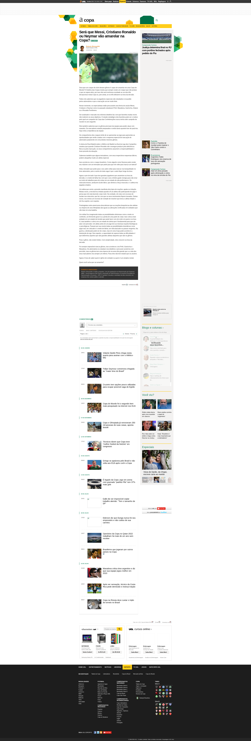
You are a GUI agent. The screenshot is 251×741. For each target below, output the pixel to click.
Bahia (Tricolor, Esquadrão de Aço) (163, 686)
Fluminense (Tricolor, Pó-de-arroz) (160, 693)
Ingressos (138, 688)
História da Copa (140, 694)
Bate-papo (108, 1)
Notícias (116, 1)
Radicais (81, 697)
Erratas (157, 622)
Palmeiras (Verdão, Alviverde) (156, 696)
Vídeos (100, 701)
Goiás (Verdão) (163, 693)
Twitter (98, 732)
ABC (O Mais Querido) (156, 704)
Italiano (119, 720)
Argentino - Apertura (122, 711)
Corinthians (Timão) (156, 690)
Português (120, 722)
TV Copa (132, 26)
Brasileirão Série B (122, 687)
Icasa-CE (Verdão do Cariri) (170, 707)
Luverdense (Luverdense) (166, 707)
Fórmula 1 (81, 688)
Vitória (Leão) (170, 696)
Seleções (103, 26)
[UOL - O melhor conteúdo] (82, 2)
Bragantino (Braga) (160, 707)
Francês (119, 716)
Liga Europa (120, 709)
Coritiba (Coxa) (160, 690)
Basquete (81, 686)
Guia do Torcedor (122, 26)
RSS (101, 732)
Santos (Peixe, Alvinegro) (160, 696)
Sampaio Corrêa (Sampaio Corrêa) (160, 713)
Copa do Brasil (126, 674)
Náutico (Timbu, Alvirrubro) (160, 710)
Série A (157, 684)
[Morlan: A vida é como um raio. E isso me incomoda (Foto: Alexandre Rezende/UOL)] (168, 482)
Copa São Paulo (121, 695)
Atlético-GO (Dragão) (166, 704)
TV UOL (150, 1)
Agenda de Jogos (103, 684)
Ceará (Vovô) (163, 707)
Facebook (95, 732)
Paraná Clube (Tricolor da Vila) (166, 710)
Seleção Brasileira (144, 698)
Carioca (100, 711)
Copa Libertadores (122, 703)
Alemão (119, 713)
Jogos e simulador (141, 686)
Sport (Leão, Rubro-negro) (166, 696)
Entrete (128, 1)
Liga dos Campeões (122, 707)
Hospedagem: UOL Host (168, 739)
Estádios (111, 26)
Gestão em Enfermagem (151, 657)
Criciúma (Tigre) (163, 690)
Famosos (143, 1)
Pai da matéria (140, 26)
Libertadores (106, 674)
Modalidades (84, 681)
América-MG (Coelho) (160, 704)
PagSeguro (162, 1)
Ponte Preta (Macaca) (170, 710)
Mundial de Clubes (122, 705)
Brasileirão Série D (122, 691)
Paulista (100, 709)
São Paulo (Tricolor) (163, 696)
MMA (80, 694)
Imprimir (124, 284)
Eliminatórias (139, 692)
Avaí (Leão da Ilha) (170, 704)
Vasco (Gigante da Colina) (166, 713)
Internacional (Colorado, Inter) (170, 693)
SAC (101, 1)
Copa (89, 20)
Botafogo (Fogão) (166, 686)
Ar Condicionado (99, 657)
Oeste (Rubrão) (163, 710)
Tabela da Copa (93, 26)
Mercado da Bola (138, 674)
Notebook (108, 657)
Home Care (163, 657)
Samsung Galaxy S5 (87, 657)
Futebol (81, 690)
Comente (95, 40)
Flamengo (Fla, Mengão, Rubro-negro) (156, 693)
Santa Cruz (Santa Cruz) (163, 713)
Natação (81, 696)
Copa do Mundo (150, 674)
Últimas (83, 26)
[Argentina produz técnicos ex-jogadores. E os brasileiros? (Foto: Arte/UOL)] (162, 482)
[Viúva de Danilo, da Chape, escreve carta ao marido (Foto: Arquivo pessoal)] (157, 482)
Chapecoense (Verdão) (170, 686)
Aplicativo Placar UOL (104, 694)
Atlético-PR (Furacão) (160, 686)
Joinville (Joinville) (156, 710)
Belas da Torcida (102, 692)
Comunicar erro (132, 284)
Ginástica (81, 692)
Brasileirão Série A (122, 685)
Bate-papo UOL (155, 667)
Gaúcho (100, 715)
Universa (136, 1)
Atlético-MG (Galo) (156, 686)
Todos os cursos (165, 629)
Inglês (118, 718)
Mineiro (100, 713)
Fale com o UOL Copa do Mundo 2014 (142, 622)
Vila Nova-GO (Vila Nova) (170, 713)
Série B (157, 701)
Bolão (148, 26)
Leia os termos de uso (86, 339)
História (154, 26)
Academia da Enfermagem (136, 657)
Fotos (99, 699)
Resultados (101, 686)
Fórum (99, 696)
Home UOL (82, 667)
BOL (155, 1)
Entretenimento (95, 667)
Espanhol (119, 714)
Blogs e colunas (152, 327)
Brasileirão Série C (122, 689)
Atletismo (81, 684)
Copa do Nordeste (103, 717)
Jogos (143, 667)
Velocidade (82, 701)
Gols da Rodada (102, 690)
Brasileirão (116, 674)
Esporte (122, 1)
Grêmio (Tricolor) (166, 693)
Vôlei (80, 703)
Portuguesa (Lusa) (156, 713)
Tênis (80, 699)
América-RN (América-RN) (163, 704)
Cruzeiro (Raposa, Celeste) (166, 690)
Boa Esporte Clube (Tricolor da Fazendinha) (156, 707)
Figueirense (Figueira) (170, 690)
